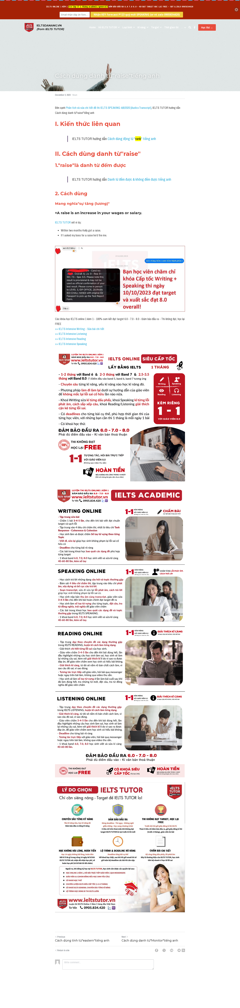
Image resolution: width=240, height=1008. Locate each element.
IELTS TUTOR (63, 222)
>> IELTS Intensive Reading (70, 339)
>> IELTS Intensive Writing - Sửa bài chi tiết (79, 329)
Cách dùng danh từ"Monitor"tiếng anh (150, 940)
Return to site (63, 950)
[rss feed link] (183, 950)
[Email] (179, 950)
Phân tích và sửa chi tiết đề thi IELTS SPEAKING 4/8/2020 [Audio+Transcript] (108, 108)
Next (124, 936)
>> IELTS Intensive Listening (71, 334)
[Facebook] (156, 950)
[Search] (190, 27)
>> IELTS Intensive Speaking (71, 344)
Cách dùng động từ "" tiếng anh (132, 138)
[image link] (29, 27)
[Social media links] (194, 27)
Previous (61, 936)
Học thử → (207, 27)
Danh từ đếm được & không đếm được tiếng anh (139, 179)
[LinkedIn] (171, 950)
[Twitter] (164, 950)
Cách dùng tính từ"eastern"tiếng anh (82, 940)
